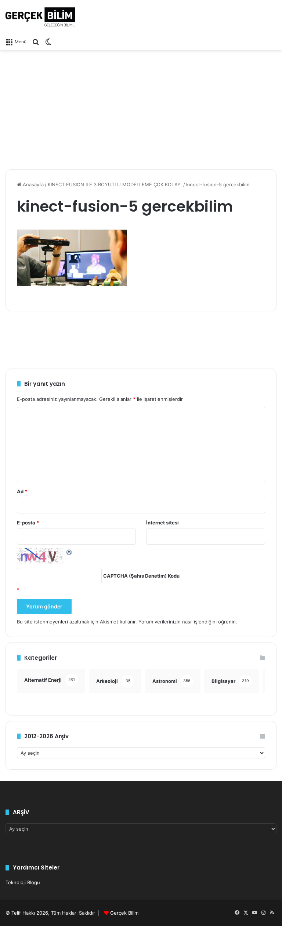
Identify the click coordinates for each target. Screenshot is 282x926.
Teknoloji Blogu (23, 882)
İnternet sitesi (162, 523)
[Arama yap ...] (35, 41)
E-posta (28, 523)
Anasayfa (32, 184)
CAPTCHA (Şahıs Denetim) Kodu (141, 576)
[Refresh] (69, 552)
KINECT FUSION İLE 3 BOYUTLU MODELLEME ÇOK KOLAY (115, 184)
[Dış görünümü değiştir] (48, 41)
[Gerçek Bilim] (40, 17)
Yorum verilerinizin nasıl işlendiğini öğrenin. (187, 622)
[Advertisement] (141, 107)
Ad (22, 491)
